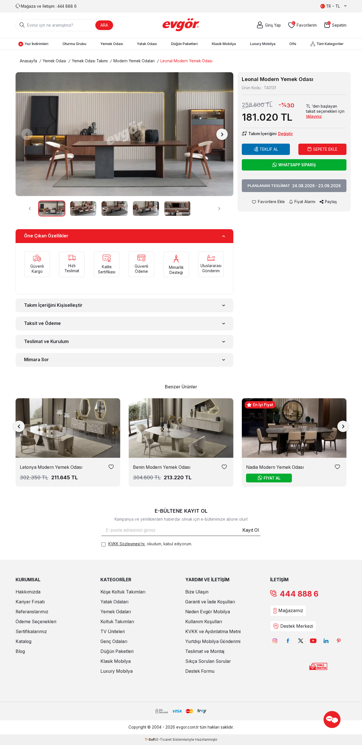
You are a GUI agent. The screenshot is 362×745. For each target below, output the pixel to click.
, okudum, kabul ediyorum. (150, 544)
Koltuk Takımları (117, 621)
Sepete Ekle (325, 149)
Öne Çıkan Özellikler (46, 236)
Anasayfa (28, 61)
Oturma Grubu (74, 44)
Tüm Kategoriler (330, 44)
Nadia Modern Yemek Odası (275, 467)
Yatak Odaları (114, 601)
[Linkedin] (326, 641)
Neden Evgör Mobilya (207, 611)
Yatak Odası (147, 44)
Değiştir (285, 133)
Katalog (23, 641)
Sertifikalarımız (31, 631)
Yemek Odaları (115, 611)
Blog (20, 651)
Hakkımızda (28, 592)
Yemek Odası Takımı (90, 61)
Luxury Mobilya (262, 44)
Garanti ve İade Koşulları (210, 601)
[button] (27, 134)
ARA (104, 25)
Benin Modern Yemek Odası (161, 467)
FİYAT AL (272, 478)
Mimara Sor (36, 359)
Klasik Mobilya (224, 44)
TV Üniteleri (112, 631)
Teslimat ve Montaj (204, 651)
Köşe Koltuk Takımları (122, 592)
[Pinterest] (339, 641)
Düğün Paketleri (184, 44)
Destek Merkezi (296, 626)
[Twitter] (300, 641)
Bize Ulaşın (196, 592)
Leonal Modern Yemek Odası (186, 61)
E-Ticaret (164, 739)
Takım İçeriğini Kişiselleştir (53, 305)
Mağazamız (290, 610)
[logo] (181, 25)
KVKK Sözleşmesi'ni (126, 544)
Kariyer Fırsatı (30, 601)
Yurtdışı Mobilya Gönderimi (212, 641)
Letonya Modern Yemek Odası (51, 467)
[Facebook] (288, 641)
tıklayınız (314, 116)
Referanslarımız (32, 611)
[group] (124, 134)
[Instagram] (275, 641)
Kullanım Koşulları (203, 621)
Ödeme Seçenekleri (36, 621)
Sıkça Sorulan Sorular (208, 661)
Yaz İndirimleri (36, 44)
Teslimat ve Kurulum (46, 341)
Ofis (292, 44)
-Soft (150, 739)
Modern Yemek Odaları (134, 61)
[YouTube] (313, 641)
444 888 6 (299, 594)
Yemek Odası (111, 44)
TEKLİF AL (269, 149)
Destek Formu (199, 671)
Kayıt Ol (250, 530)
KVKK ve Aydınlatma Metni (213, 631)
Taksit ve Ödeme (42, 323)
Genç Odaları (113, 641)
